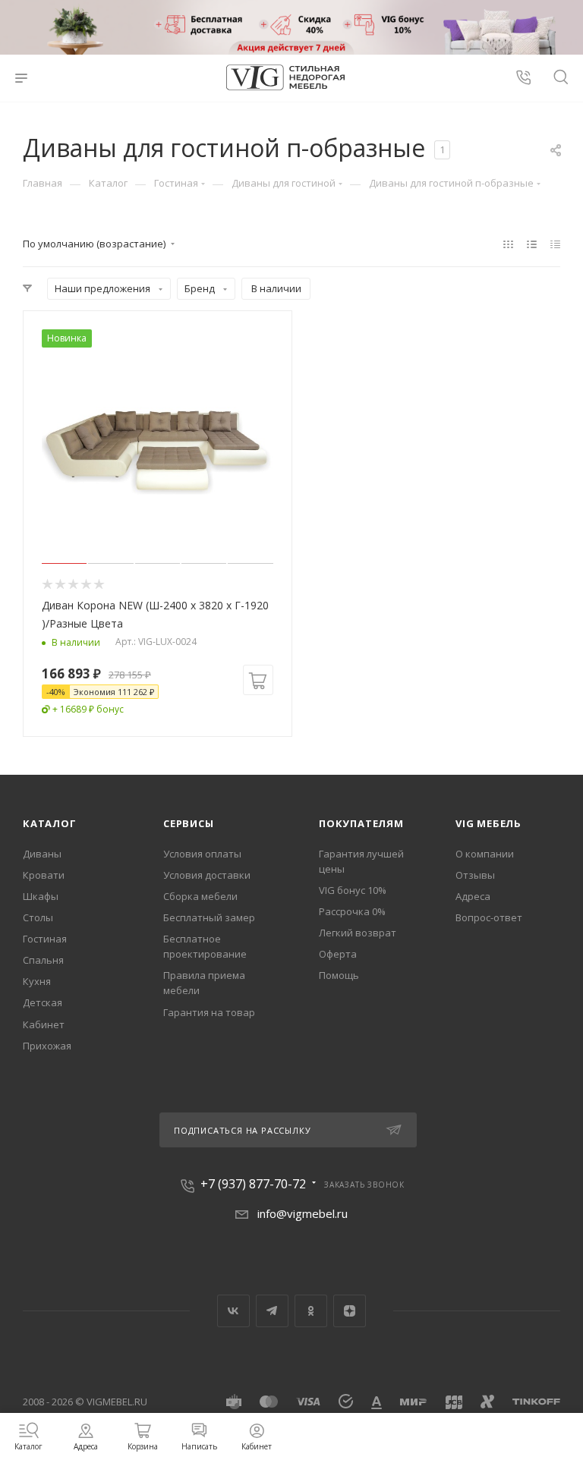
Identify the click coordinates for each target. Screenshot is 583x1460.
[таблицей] (555, 243)
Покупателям (361, 823)
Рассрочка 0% (352, 911)
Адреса (472, 896)
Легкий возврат (357, 932)
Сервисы (188, 823)
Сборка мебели (200, 896)
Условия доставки (207, 875)
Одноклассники (311, 1311)
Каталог (50, 823)
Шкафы (40, 896)
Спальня (43, 960)
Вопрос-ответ (488, 917)
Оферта (338, 954)
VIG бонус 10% (352, 890)
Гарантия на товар (209, 1012)
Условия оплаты (202, 854)
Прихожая (47, 1046)
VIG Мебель (488, 823)
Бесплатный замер (209, 917)
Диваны (42, 854)
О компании (484, 854)
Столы (38, 917)
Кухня (37, 981)
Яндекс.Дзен (349, 1311)
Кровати (44, 875)
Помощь (339, 975)
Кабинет (44, 1024)
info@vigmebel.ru (302, 1213)
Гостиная (45, 939)
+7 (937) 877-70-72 (253, 1184)
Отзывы (475, 875)
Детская (42, 1002)
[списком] (532, 243)
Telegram (272, 1311)
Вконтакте (233, 1311)
